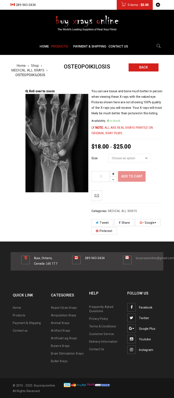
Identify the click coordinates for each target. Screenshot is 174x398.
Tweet (104, 222)
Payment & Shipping (27, 323)
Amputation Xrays (63, 315)
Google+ (150, 222)
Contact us (20, 330)
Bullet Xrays (59, 361)
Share (126, 222)
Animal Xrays (60, 323)
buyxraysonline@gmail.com (155, 258)
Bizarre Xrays (60, 346)
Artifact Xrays (60, 330)
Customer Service (101, 334)
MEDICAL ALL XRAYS (27, 70)
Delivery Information (103, 341)
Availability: (98, 120)
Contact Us (96, 349)
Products (19, 315)
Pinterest (106, 231)
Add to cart (132, 176)
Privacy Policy (98, 318)
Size (94, 158)
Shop (35, 66)
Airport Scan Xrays (64, 307)
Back (143, 67)
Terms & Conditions (102, 326)
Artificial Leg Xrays (64, 338)
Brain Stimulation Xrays (67, 353)
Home (21, 66)
